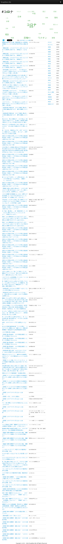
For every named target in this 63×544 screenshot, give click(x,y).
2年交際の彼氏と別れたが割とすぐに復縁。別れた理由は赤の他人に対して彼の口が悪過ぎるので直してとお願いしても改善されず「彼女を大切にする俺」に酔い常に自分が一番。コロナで (14, 368)
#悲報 (49, 47)
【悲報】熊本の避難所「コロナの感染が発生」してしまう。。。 (14, 512)
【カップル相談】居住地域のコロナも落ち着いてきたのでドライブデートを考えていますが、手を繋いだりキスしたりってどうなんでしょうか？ (14, 76)
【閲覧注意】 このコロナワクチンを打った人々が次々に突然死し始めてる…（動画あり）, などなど (15, 49)
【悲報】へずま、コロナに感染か (10, 396)
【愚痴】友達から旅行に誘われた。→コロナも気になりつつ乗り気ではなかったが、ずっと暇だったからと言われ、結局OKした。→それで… (14, 189)
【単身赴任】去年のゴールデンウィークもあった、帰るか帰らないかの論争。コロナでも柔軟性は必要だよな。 (14, 294)
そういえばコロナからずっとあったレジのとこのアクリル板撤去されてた (14, 458)
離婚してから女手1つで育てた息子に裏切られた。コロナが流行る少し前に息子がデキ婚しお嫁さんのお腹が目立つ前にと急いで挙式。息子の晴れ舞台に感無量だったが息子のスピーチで (14, 300)
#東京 (49, 71)
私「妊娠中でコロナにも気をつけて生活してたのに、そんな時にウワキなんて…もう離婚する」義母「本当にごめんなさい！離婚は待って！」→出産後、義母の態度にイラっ (14, 283)
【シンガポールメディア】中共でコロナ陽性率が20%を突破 (14, 469)
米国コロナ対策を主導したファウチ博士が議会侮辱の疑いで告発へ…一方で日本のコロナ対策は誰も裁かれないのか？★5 (14, 137)
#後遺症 (50, 97)
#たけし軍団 (51, 92)
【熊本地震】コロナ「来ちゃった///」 (12, 515)
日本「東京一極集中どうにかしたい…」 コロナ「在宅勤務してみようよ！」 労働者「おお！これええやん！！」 (14, 494)
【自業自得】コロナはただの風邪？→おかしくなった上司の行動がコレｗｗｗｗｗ (14, 289)
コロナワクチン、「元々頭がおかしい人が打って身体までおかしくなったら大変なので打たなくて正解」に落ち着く (14, 97)
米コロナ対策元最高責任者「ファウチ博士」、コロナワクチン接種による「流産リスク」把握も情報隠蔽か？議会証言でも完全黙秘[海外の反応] (14, 327)
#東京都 (50, 99)
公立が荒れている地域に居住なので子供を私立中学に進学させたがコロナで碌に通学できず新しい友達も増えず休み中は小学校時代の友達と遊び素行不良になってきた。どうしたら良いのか (14, 149)
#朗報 (49, 87)
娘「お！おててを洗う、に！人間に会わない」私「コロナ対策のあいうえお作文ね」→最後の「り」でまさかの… (14, 178)
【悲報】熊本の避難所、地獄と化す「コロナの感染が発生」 (14, 526)
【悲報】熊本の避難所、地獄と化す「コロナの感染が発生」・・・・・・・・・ (14, 518)
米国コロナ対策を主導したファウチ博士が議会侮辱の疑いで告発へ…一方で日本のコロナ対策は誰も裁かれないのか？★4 (14, 156)
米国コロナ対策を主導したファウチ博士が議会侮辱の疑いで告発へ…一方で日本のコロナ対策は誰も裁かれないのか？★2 (14, 229)
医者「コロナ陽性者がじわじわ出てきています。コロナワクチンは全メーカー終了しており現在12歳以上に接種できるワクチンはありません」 (15, 218)
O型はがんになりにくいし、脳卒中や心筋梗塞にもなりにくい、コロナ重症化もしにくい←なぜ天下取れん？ (14, 356)
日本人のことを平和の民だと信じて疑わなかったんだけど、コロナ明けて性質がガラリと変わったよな (14, 126)
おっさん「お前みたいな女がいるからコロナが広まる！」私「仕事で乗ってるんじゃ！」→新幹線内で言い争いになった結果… (14, 312)
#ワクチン (50, 44)
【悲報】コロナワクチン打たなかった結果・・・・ (12, 393)
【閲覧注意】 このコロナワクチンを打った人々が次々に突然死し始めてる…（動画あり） (15, 54)
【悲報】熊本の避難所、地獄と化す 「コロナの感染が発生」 (15, 522)
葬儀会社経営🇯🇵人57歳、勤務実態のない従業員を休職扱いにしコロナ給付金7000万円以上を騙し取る (15, 43)
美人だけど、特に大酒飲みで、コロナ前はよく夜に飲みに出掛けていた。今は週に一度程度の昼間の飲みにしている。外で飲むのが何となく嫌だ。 (14, 120)
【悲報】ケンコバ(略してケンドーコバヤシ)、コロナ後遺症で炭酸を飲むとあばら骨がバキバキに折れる (14, 361)
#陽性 (49, 59)
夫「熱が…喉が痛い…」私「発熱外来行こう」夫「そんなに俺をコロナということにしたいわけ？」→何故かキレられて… (14, 212)
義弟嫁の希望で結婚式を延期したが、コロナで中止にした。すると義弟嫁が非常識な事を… (14, 429)
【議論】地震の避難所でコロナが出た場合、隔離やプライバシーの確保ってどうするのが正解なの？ (14, 434)
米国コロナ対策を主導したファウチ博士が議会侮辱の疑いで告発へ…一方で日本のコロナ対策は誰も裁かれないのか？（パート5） (14, 167)
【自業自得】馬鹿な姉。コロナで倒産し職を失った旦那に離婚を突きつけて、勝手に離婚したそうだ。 (14, 109)
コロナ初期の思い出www (8, 332)
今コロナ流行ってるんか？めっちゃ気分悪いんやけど (14, 454)
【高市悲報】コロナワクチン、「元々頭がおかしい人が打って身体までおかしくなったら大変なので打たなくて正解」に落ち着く (14, 71)
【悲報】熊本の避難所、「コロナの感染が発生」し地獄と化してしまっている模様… (14, 477)
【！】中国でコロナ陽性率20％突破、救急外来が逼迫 (15, 473)
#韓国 (49, 68)
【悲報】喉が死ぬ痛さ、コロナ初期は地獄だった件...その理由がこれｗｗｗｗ (14, 335)
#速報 (49, 61)
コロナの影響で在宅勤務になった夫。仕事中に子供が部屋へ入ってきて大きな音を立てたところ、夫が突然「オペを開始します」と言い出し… (14, 195)
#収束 (49, 101)
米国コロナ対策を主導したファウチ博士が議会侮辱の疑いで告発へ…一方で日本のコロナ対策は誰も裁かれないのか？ (14, 240)
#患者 (49, 94)
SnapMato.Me (6, 2)
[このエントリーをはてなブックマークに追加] (3, 40)
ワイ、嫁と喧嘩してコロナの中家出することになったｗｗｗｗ (14, 403)
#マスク (50, 78)
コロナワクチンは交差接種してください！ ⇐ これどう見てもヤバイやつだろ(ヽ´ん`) (15, 278)
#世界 (49, 90)
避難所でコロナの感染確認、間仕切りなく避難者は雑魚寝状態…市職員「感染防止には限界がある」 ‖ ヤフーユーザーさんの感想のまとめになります (15, 506)
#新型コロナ (51, 104)
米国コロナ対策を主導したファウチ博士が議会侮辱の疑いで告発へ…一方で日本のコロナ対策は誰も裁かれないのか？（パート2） (14, 235)
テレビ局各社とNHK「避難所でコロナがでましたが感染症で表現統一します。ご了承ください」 (15, 425)
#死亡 (49, 66)
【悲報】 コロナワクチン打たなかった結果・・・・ (12, 407)
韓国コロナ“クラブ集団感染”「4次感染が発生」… (15, 373)
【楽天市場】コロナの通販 (25, 40)
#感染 (49, 49)
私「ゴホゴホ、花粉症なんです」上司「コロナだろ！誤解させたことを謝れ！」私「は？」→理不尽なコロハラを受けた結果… (14, 131)
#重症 (49, 80)
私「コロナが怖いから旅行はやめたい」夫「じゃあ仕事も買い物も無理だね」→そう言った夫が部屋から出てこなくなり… (14, 318)
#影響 (49, 73)
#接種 (49, 52)
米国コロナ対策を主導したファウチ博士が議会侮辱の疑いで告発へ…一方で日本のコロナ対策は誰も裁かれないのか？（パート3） (14, 206)
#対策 (49, 56)
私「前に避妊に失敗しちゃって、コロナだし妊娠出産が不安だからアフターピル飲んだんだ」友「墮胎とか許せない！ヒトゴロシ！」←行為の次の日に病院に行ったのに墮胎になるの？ (14, 464)
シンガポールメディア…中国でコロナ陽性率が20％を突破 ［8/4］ (14, 450)
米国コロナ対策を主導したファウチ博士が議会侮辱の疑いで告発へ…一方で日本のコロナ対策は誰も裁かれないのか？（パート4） (14, 184)
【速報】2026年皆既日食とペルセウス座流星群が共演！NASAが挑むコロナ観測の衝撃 (15, 489)
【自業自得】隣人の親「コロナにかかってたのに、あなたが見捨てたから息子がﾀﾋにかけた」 (14, 351)
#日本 (49, 54)
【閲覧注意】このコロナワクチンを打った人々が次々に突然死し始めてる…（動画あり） (14, 81)
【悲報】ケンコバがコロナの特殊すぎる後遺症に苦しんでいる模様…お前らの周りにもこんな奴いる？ (14, 377)
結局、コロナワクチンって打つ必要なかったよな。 (14, 323)
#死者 (49, 75)
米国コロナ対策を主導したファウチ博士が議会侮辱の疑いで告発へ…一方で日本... (14, 251)
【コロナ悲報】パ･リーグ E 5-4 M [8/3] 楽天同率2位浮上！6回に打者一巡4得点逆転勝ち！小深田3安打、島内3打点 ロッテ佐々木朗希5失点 (14, 306)
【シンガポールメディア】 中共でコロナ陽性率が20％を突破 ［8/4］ (15, 481)
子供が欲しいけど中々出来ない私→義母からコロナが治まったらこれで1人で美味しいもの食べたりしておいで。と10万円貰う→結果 (14, 201)
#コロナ (50, 42)
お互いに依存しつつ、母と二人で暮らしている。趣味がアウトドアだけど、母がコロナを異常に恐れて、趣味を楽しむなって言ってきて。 (14, 273)
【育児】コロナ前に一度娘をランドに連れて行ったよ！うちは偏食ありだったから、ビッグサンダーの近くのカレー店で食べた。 (14, 86)
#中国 (49, 63)
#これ (49, 82)
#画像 (49, 85)
